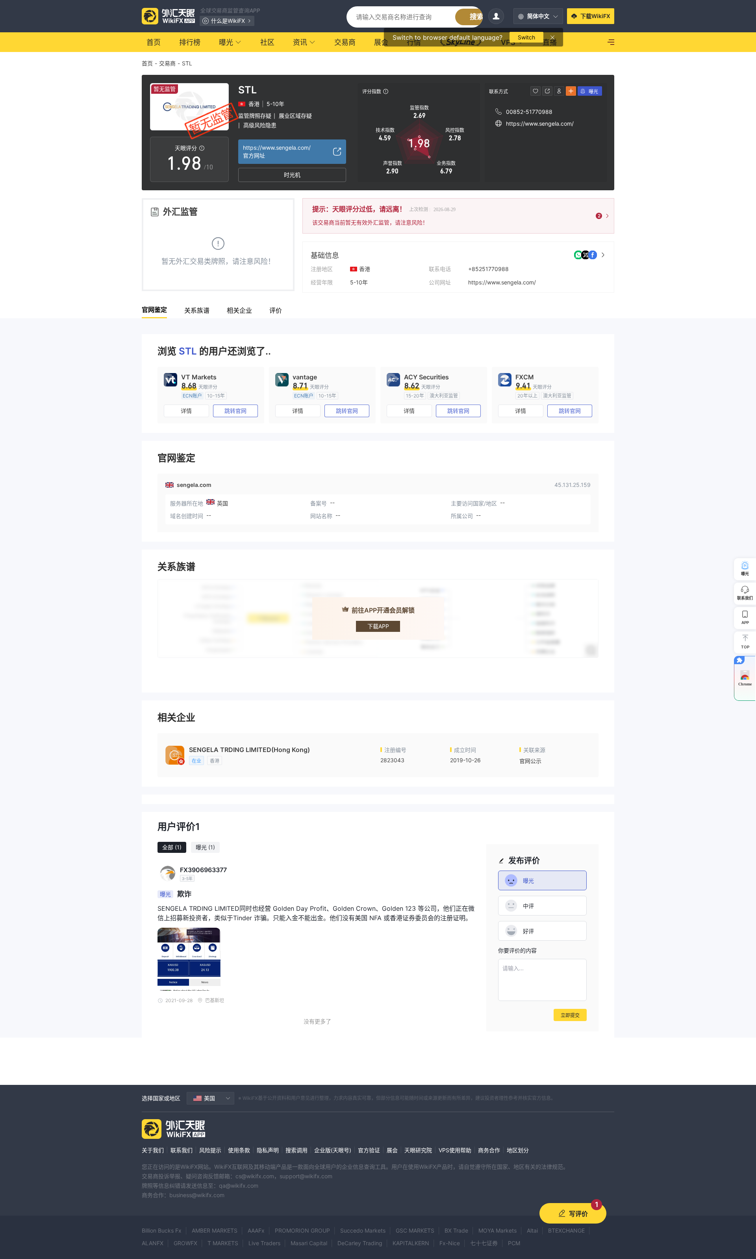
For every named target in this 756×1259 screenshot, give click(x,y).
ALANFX (152, 1243)
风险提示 (210, 1150)
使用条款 (239, 1150)
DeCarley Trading (359, 1243)
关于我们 (153, 1150)
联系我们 (181, 1150)
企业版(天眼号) (332, 1150)
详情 (186, 410)
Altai (532, 1230)
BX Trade (456, 1230)
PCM (514, 1243)
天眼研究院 (418, 1150)
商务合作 (489, 1150)
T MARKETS (223, 1243)
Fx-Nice (449, 1243)
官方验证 (369, 1150)
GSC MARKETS (415, 1230)
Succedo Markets (362, 1230)
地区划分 (518, 1150)
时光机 (292, 174)
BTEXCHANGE (566, 1230)
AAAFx (256, 1230)
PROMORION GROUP (302, 1230)
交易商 (167, 63)
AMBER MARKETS (214, 1230)
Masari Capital (309, 1243)
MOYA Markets (497, 1230)
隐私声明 (268, 1150)
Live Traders (264, 1243)
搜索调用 (296, 1150)
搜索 (477, 17)
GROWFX (185, 1243)
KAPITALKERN (411, 1243)
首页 (147, 63)
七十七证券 (484, 1243)
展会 (392, 1150)
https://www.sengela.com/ (502, 282)
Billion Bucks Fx (162, 1230)
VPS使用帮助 (455, 1150)
